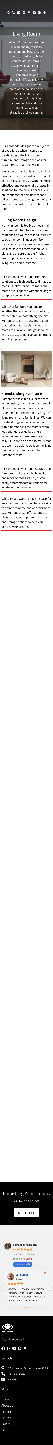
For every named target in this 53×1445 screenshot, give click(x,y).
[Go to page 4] (31, 1307)
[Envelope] (18, 12)
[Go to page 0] (21, 1307)
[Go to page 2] (26, 1307)
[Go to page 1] (24, 1307)
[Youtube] (34, 12)
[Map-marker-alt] (8, 12)
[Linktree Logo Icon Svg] (44, 12)
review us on (21, 1264)
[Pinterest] (39, 12)
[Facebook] (24, 12)
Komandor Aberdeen (25, 1245)
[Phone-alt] (13, 12)
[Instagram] (29, 12)
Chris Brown (22, 1274)
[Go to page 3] (28, 1307)
